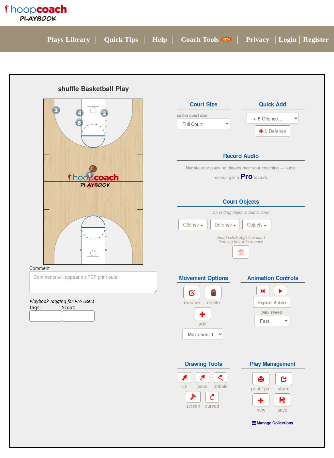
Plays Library (68, 39)
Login (287, 39)
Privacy (257, 39)
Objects (255, 224)
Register (316, 39)
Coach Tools (205, 39)
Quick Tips (121, 39)
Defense (224, 224)
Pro (246, 176)
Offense (191, 224)
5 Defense (275, 131)
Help (159, 39)
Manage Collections (274, 423)
